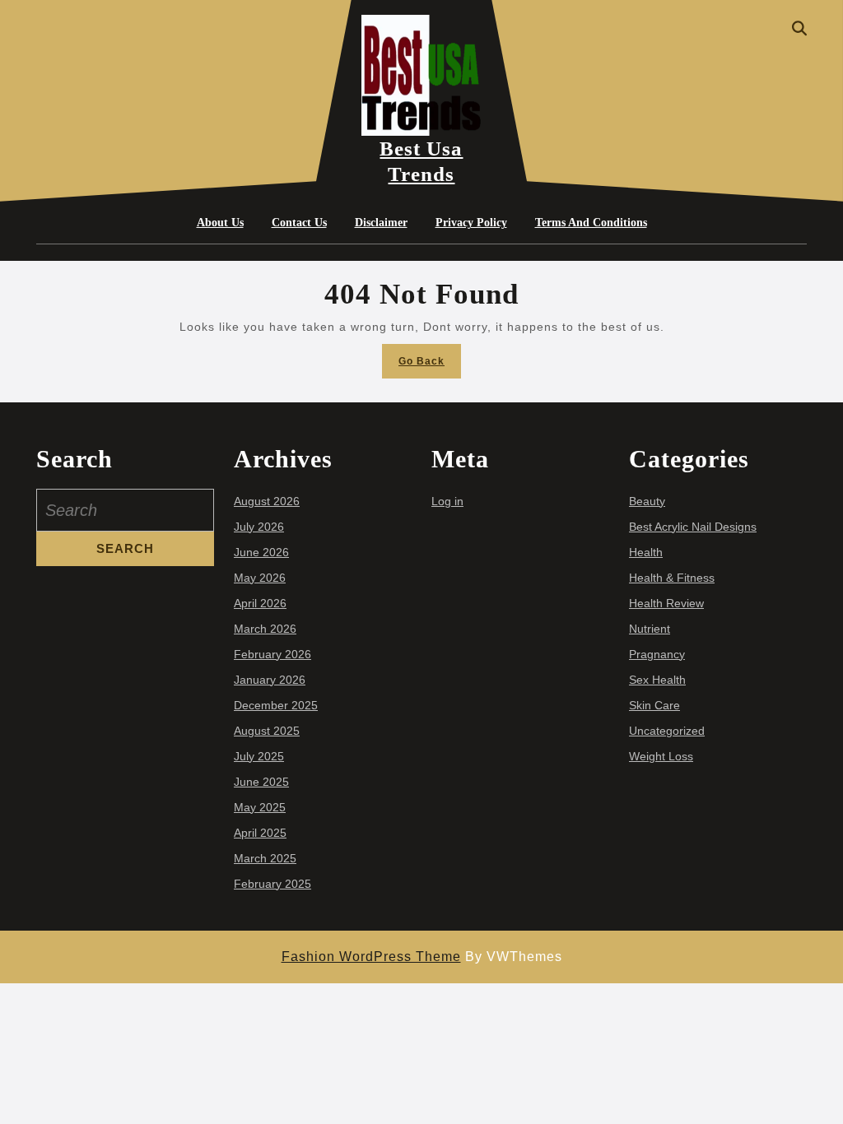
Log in (447, 501)
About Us (220, 222)
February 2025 (272, 883)
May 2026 (260, 577)
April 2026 (260, 603)
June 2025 (261, 781)
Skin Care (654, 705)
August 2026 (267, 501)
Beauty (647, 501)
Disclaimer (381, 222)
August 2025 (267, 730)
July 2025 (259, 756)
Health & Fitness (672, 577)
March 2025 (265, 858)
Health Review (666, 603)
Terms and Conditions (591, 222)
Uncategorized (667, 730)
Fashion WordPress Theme (371, 957)
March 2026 (265, 628)
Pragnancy (657, 654)
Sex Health (657, 679)
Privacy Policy (471, 222)
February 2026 (272, 654)
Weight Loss (661, 756)
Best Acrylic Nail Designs (693, 526)
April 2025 (260, 832)
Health (646, 552)
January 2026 (269, 679)
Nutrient (649, 628)
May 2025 (260, 807)
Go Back (429, 366)
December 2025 (276, 705)
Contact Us (299, 222)
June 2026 (261, 552)
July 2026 (259, 526)
